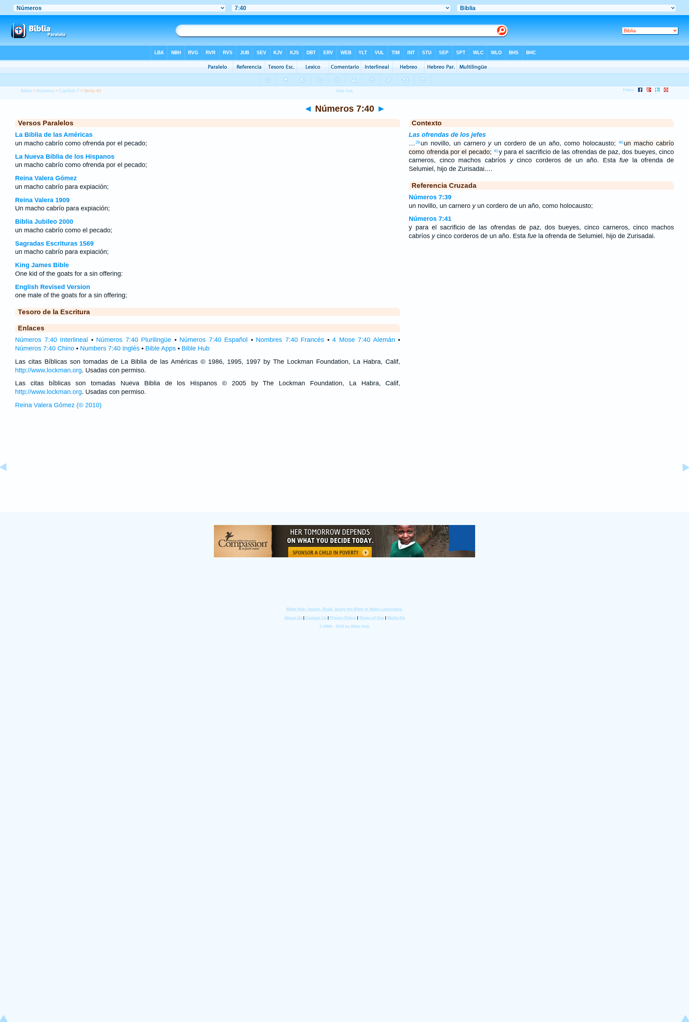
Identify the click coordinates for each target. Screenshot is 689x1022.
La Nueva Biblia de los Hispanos (64, 156)
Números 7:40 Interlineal (51, 339)
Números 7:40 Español (213, 339)
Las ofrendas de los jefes (447, 134)
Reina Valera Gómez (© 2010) (58, 405)
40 (621, 142)
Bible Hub (196, 348)
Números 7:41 (430, 218)
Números (46, 90)
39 (418, 142)
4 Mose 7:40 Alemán (363, 339)
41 (496, 151)
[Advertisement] (344, 467)
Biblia (26, 90)
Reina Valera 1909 (42, 200)
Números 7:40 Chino (44, 348)
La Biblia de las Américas (54, 134)
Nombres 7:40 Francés (290, 339)
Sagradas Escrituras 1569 (54, 243)
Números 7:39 (430, 197)
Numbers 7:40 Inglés (110, 348)
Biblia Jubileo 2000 (44, 221)
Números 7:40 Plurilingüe (133, 339)
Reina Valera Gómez (46, 178)
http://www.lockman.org (48, 370)
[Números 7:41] (680, 483)
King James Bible (42, 265)
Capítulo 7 (69, 90)
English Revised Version (52, 287)
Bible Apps (160, 348)
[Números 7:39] (9, 483)
